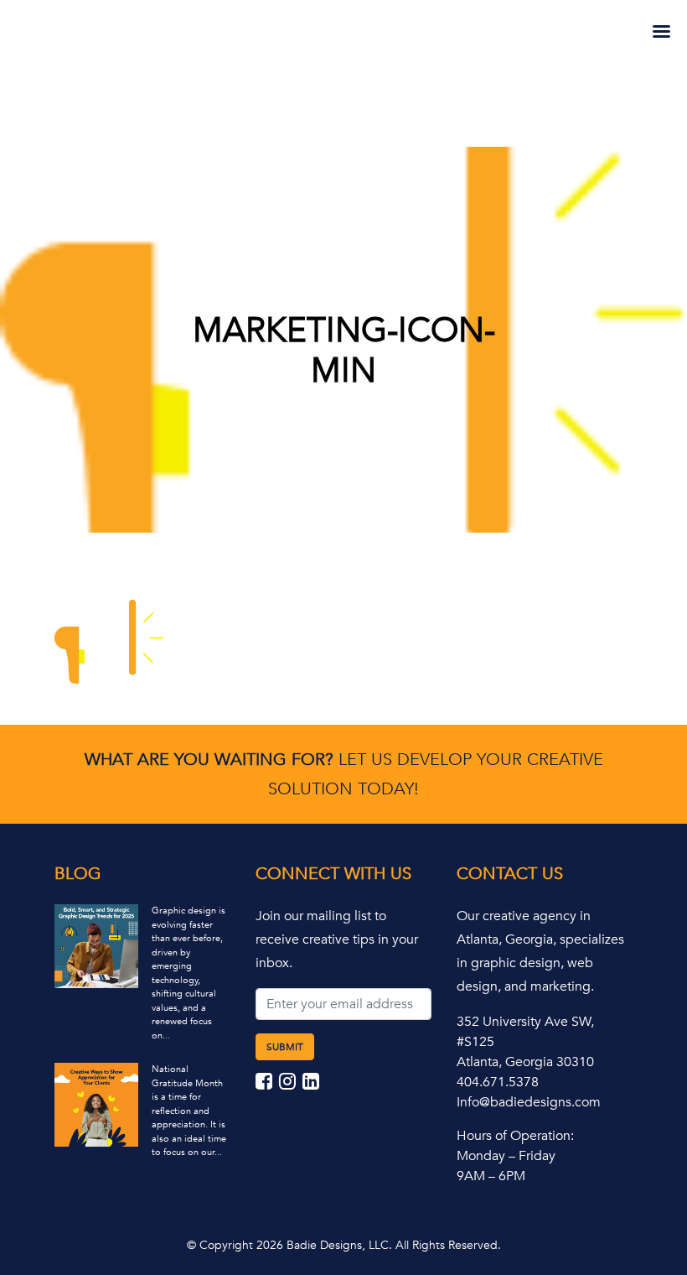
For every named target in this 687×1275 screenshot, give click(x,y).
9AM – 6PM (491, 1176)
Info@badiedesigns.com (529, 1102)
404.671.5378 (498, 1082)
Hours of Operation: (515, 1136)
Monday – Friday (506, 1156)
